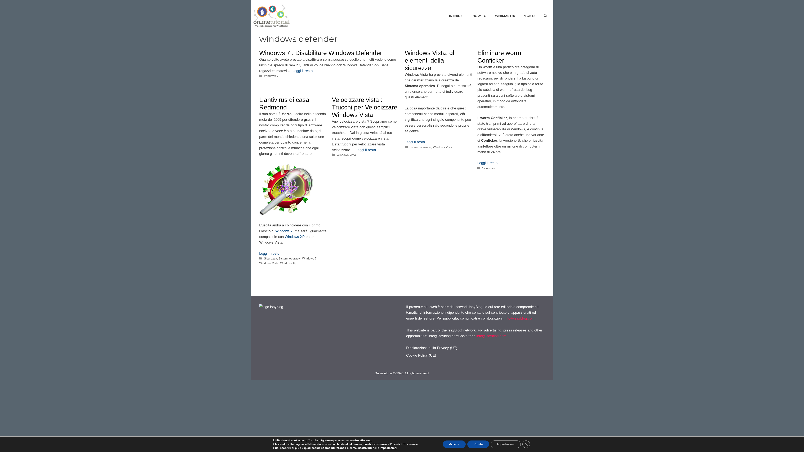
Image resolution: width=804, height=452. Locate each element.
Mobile (529, 15)
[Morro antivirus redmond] (286, 214)
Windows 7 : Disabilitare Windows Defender (320, 52)
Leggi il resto (302, 71)
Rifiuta (478, 444)
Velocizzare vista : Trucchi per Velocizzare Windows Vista (364, 107)
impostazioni (388, 448)
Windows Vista (442, 147)
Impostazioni (505, 444)
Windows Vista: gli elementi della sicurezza (430, 60)
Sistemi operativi (420, 147)
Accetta (454, 444)
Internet (456, 15)
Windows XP (295, 237)
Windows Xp (288, 263)
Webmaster (505, 15)
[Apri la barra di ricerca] (545, 16)
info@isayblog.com (520, 318)
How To (480, 15)
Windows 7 (271, 75)
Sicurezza (488, 168)
